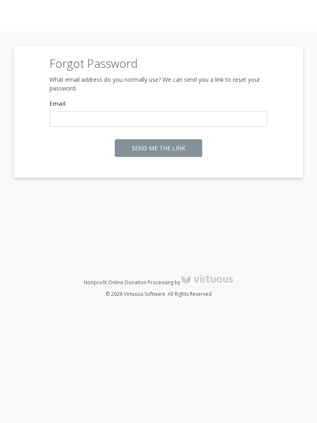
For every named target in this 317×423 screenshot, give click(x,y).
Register (265, 16)
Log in (236, 16)
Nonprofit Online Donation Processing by (133, 282)
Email (58, 103)
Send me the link (158, 148)
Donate (296, 16)
